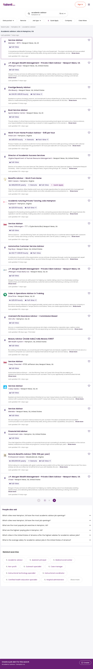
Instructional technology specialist (21, 573)
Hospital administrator (55, 580)
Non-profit (12, 566)
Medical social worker (63, 560)
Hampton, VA (15, 27)
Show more (76, 53)
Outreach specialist (33, 566)
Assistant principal (39, 560)
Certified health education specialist (22, 580)
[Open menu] (89, 4)
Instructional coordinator (54, 573)
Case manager (57, 566)
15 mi (61, 13)
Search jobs (5, 27)
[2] (54, 500)
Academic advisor (15, 560)
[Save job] (89, 40)
